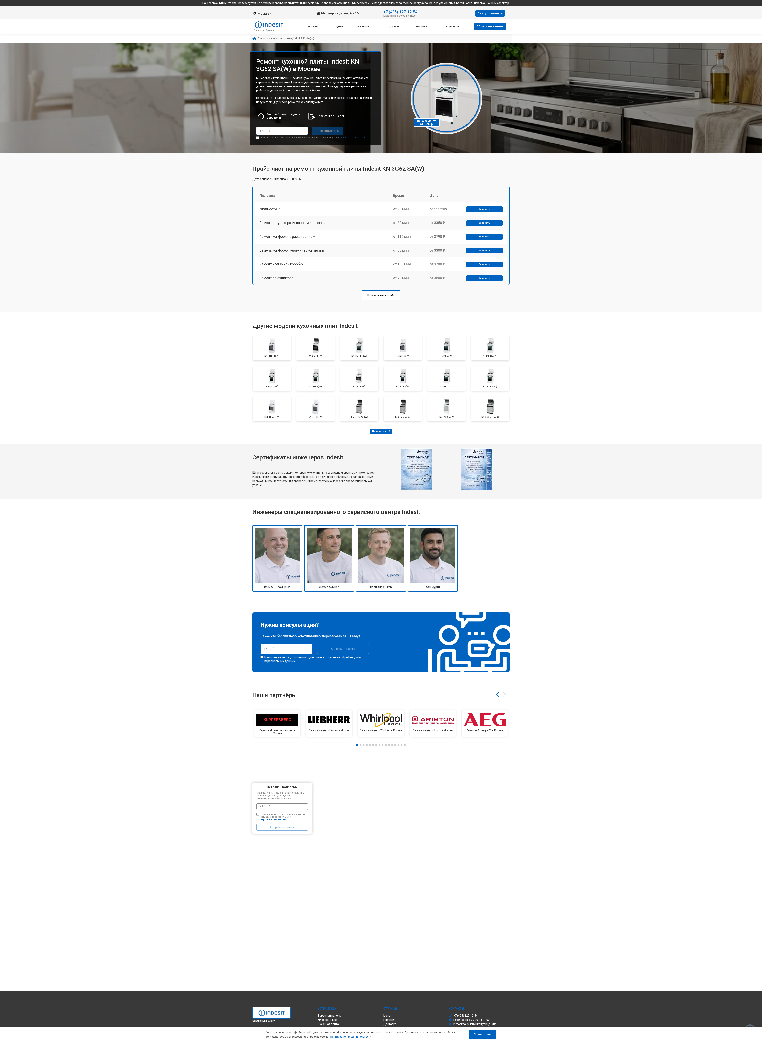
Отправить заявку (327, 130)
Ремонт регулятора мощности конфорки (292, 223)
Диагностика (269, 209)
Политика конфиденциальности (350, 1036)
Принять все (482, 1034)
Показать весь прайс (381, 295)
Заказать (484, 209)
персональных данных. (353, 137)
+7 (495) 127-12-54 (400, 12)
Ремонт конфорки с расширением (287, 236)
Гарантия (363, 26)
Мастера (421, 26)
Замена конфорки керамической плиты (291, 250)
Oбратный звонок (490, 26)
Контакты (452, 26)
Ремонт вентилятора (276, 278)
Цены (339, 26)
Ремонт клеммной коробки (281, 264)
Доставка (395, 26)
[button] (498, 694)
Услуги (312, 26)
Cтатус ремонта (490, 13)
